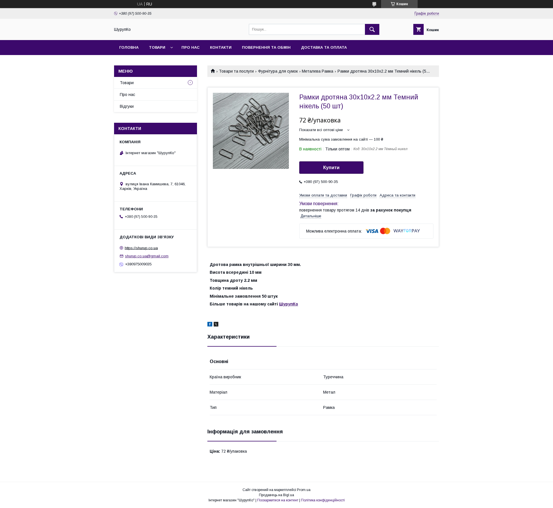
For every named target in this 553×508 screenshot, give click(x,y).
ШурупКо (288, 304)
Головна (129, 47)
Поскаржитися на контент (277, 500)
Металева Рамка (317, 71)
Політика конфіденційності (323, 500)
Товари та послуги (236, 71)
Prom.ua (303, 490)
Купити (331, 167)
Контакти (221, 47)
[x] (216, 325)
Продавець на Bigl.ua (276, 495)
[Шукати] (372, 29)
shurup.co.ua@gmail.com (146, 256)
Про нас (190, 47)
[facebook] (209, 325)
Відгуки (127, 106)
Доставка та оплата (324, 47)
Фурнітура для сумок (278, 71)
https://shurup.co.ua (141, 247)
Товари (157, 47)
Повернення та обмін (266, 47)
